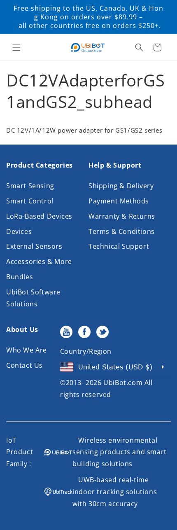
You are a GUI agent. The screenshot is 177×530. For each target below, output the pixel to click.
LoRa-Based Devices (39, 216)
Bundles (19, 276)
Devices (19, 231)
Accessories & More (39, 261)
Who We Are (26, 350)
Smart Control (30, 200)
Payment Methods (118, 200)
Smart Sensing (30, 185)
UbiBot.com (122, 382)
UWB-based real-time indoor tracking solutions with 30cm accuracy (114, 491)
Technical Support (118, 246)
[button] (16, 47)
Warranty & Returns (121, 216)
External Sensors (34, 246)
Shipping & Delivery (121, 185)
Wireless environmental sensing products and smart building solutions (119, 452)
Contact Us (24, 365)
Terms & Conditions (121, 231)
